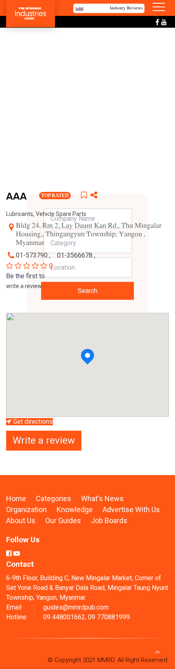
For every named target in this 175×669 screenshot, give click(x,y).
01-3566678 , (77, 255)
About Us (20, 520)
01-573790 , (34, 255)
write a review (24, 286)
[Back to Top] (157, 651)
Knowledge (75, 509)
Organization (27, 509)
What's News (102, 498)
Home (16, 498)
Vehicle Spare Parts (61, 214)
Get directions (32, 421)
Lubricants (19, 214)
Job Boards (109, 520)
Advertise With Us (131, 509)
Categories (53, 498)
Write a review (44, 440)
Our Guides (64, 520)
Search (87, 291)
